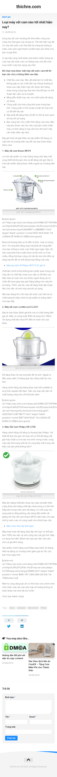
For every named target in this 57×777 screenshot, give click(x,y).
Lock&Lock (21, 608)
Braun (12, 608)
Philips (43, 608)
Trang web (10, 727)
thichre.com (28, 6)
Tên (7, 717)
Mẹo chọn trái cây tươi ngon (20, 526)
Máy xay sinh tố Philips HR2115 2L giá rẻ (26, 265)
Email (32, 717)
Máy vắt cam (33, 608)
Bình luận (10, 697)
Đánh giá (6, 17)
